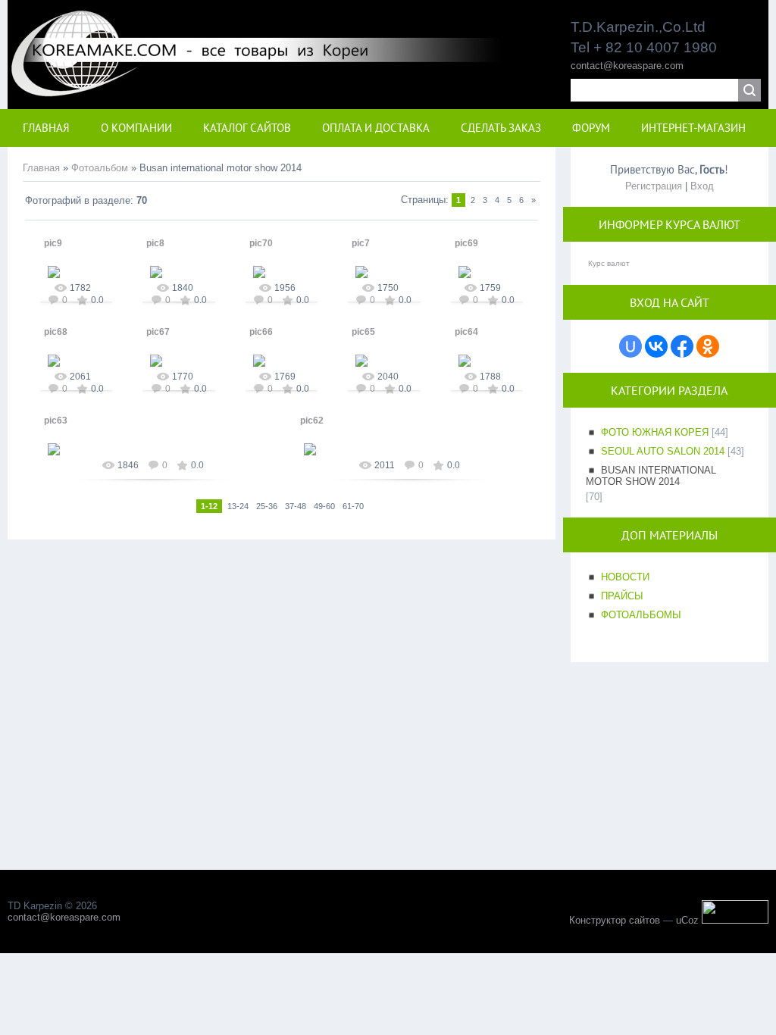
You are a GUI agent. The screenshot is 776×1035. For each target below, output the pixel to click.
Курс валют (609, 263)
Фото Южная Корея (655, 432)
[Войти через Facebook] (682, 346)
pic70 (261, 243)
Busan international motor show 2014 (651, 475)
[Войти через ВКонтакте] (656, 346)
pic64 (466, 332)
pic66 (261, 332)
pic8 (155, 243)
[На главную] (271, 88)
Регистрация (653, 186)
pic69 (466, 243)
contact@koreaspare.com (627, 65)
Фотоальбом (99, 168)
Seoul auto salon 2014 (662, 451)
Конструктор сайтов (614, 920)
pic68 (55, 332)
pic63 (55, 420)
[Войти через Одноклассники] (707, 346)
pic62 (312, 420)
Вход (702, 186)
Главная (41, 168)
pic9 (53, 243)
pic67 (158, 332)
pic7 (361, 243)
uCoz (687, 920)
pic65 (363, 332)
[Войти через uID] (630, 346)
